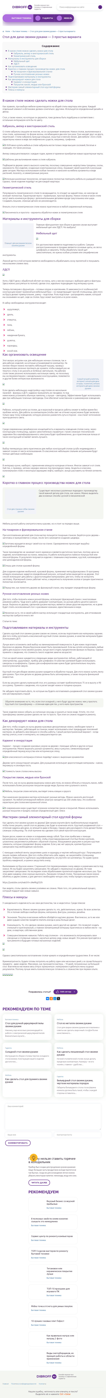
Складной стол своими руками (21, 1051)
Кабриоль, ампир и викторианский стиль (34, 53)
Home (7, 31)
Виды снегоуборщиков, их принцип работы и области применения (60, 1356)
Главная (6, 1384)
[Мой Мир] (54, 998)
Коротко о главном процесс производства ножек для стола (36, 69)
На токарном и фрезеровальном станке (33, 71)
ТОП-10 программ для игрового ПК (58, 1290)
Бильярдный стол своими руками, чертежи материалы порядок (75, 1082)
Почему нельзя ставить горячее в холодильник (52, 1160)
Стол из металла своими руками (74, 1023)
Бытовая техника (21, 18)
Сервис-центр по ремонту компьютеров (52, 1236)
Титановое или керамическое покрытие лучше (59, 1271)
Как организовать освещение (22, 66)
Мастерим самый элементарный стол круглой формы (34, 87)
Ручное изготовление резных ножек (31, 74)
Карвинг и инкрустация (25, 82)
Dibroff (21, 7)
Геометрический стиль (24, 56)
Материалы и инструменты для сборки (27, 58)
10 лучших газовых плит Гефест (47, 1321)
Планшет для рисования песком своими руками (18, 244)
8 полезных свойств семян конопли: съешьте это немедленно (49, 1220)
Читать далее (39, 1182)
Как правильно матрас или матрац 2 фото (60, 1337)
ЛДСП (16, 64)
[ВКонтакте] (47, 998)
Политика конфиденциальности (23, 1384)
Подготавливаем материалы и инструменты (29, 77)
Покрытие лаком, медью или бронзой (32, 84)
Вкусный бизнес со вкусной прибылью (61, 1202)
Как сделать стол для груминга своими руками (26, 1080)
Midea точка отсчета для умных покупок (52, 1306)
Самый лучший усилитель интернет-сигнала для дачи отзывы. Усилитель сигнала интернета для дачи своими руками (88, 383)
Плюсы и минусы (16, 90)
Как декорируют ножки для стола (24, 79)
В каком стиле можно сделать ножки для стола (30, 51)
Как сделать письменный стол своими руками (77, 1053)
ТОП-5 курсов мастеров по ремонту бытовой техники (49, 1252)
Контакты (42, 1384)
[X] (58, 998)
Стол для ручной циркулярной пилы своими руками (24, 1024)
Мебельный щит (22, 61)
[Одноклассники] (51, 998)
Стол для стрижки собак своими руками (20, 510)
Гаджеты (47, 18)
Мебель (68, 18)
